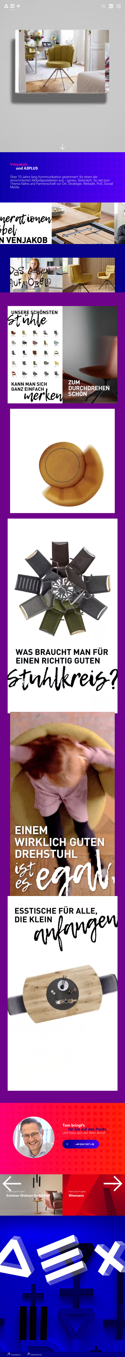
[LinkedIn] (111, 6)
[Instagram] (118, 6)
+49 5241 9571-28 (84, 1144)
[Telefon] (103, 6)
